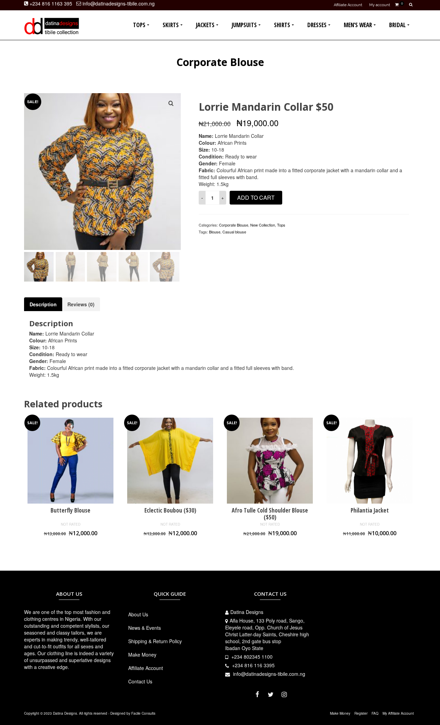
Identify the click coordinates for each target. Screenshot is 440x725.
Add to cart (256, 197)
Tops (281, 225)
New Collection (262, 225)
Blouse (214, 231)
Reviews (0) (81, 304)
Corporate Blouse (233, 225)
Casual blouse (234, 231)
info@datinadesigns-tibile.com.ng (268, 673)
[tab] (43, 304)
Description (43, 304)
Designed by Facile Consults (132, 713)
